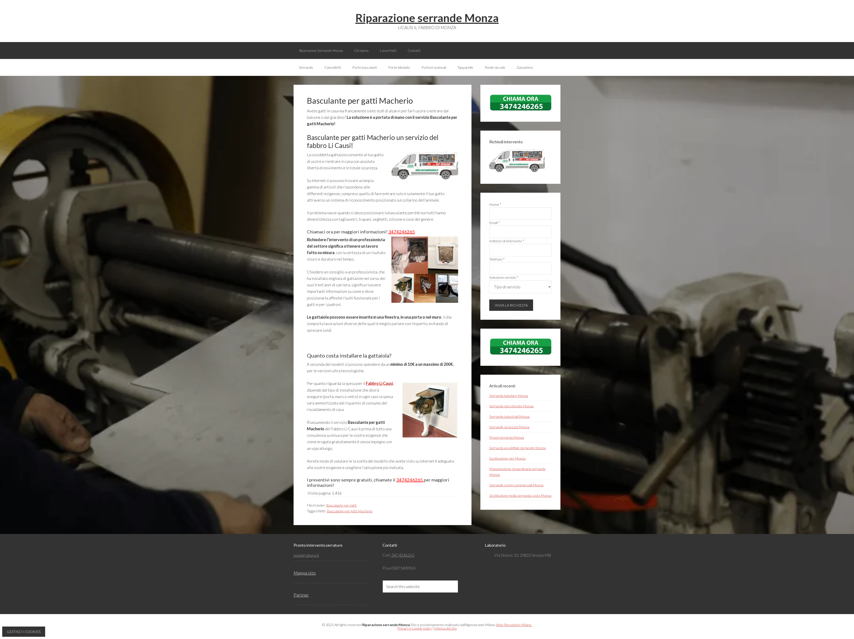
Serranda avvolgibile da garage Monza (517, 448)
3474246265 (401, 231)
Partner (301, 594)
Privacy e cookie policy (414, 628)
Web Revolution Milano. (514, 625)
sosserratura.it (306, 555)
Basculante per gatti (341, 505)
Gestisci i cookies (24, 631)
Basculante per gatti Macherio (350, 511)
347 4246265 (402, 555)
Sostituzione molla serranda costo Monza (520, 495)
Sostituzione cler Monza (507, 458)
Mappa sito (305, 572)
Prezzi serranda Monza (506, 437)
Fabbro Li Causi (379, 383)
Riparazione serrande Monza (427, 17)
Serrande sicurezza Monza (509, 427)
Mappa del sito (445, 628)
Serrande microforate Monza (511, 406)
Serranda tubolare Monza (508, 395)
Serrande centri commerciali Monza (516, 485)
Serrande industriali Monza (509, 416)
